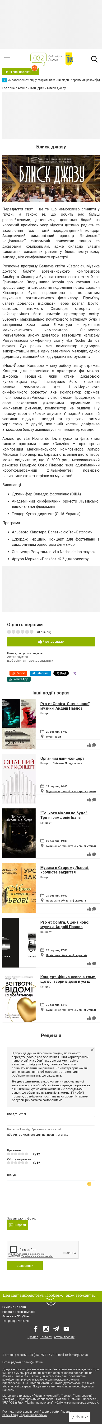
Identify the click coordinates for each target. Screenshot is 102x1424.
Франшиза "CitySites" (16, 1316)
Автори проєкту (64, 1337)
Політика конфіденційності (20, 1411)
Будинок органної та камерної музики (71, 791)
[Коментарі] (94, 745)
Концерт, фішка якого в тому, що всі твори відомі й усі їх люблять (68, 981)
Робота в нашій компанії (18, 1312)
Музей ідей (53, 736)
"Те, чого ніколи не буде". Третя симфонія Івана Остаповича (64, 817)
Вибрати (19, 1225)
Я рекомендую (53, 641)
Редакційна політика (33, 1415)
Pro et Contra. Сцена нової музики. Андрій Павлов (64, 706)
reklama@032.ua (76, 1355)
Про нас (33, 1337)
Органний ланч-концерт (62, 758)
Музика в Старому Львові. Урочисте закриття (64, 869)
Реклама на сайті (14, 1307)
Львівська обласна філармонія (66, 900)
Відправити (25, 1265)
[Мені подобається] (89, 745)
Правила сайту (50, 1411)
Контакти (46, 1337)
